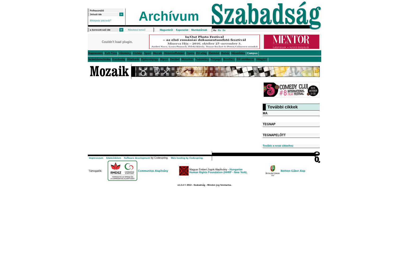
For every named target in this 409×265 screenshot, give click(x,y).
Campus (252, 53)
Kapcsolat (182, 29)
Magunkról (166, 29)
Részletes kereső (136, 30)
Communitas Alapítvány (153, 170)
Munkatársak (199, 29)
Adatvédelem (113, 158)
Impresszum (96, 158)
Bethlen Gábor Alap (293, 170)
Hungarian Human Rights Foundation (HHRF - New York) (218, 171)
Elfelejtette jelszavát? (100, 20)
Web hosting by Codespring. (187, 158)
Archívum (169, 16)
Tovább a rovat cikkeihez (278, 145)
